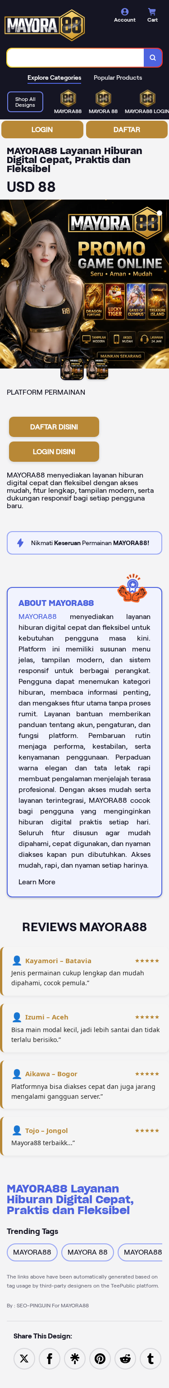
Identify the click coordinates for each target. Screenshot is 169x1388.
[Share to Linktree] (75, 1358)
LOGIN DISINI (54, 451)
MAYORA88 (37, 616)
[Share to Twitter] (24, 1358)
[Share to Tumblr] (150, 1358)
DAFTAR (127, 129)
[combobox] (75, 58)
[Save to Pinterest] (100, 1358)
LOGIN (42, 129)
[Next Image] (162, 285)
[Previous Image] (7, 285)
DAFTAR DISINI (54, 427)
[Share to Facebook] (49, 1358)
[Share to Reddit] (125, 1358)
